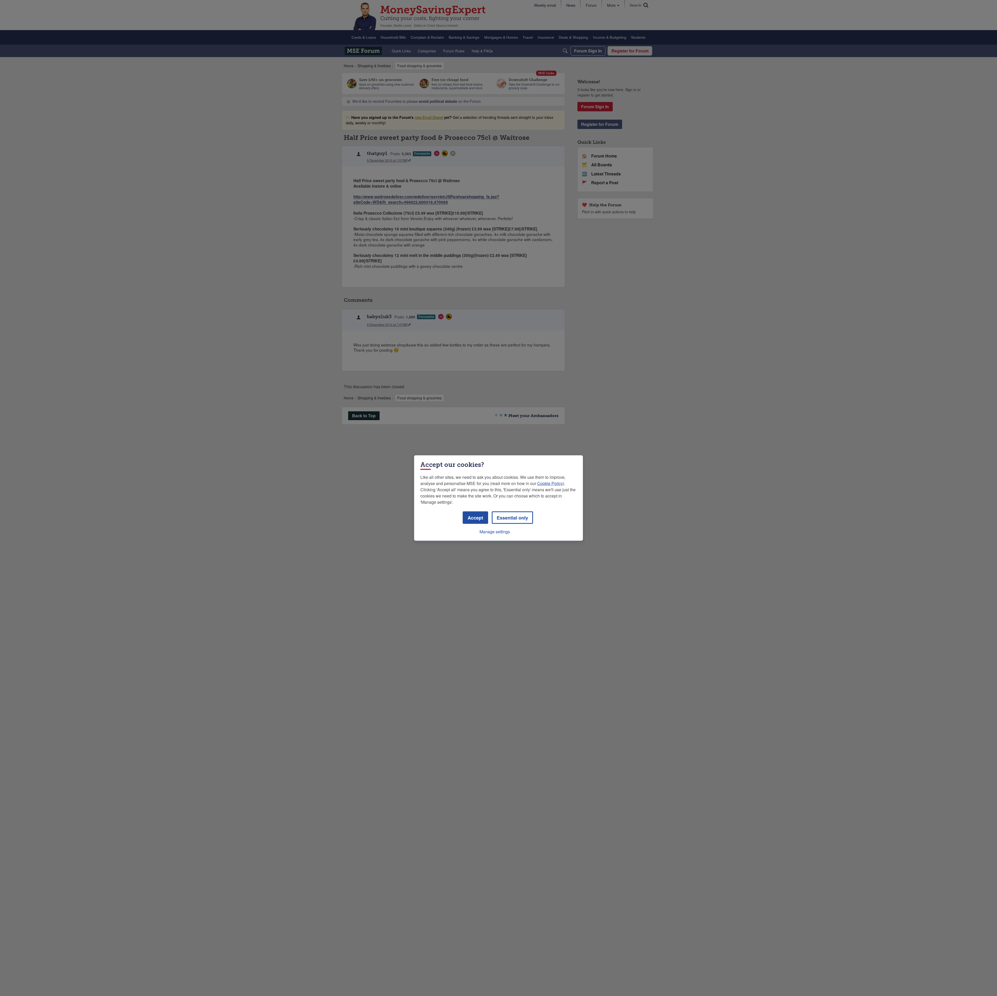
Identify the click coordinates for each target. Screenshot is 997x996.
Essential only (512, 517)
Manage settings (495, 532)
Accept (475, 517)
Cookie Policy (550, 483)
